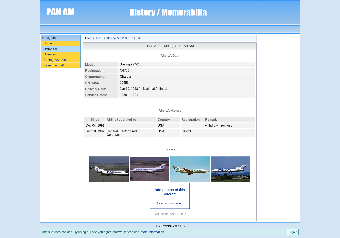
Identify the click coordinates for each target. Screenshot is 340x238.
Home (47, 43)
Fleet (99, 38)
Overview (50, 54)
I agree (292, 232)
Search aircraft (53, 65)
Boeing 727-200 (54, 60)
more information (152, 232)
